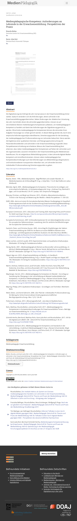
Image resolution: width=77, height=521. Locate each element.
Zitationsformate (14, 364)
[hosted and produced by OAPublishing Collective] (21, 513)
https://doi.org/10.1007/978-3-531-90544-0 (48, 251)
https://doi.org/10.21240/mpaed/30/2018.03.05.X (21, 169)
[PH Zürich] (14, 506)
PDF (10, 103)
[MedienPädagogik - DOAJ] (60, 506)
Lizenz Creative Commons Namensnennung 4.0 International (43, 381)
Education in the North (52, 473)
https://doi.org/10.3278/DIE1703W (21, 322)
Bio (7, 35)
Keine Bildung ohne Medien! (20, 478)
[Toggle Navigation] (66, 3)
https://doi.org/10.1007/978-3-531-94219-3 (26, 283)
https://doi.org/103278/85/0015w (39, 270)
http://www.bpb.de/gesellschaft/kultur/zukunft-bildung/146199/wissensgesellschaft (38, 303)
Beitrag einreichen (48, 453)
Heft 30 (8, 13)
